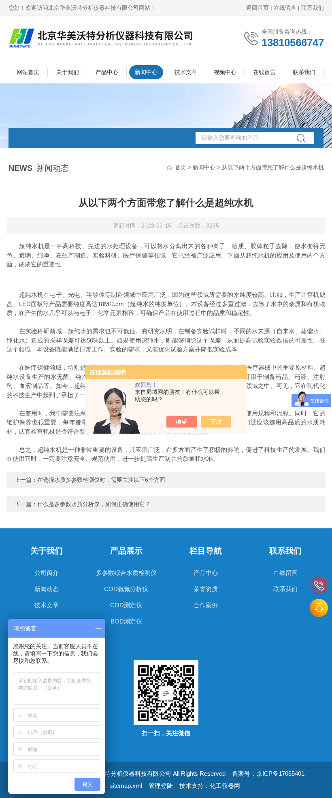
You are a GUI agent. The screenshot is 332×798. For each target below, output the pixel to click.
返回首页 (257, 7)
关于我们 (67, 72)
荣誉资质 (206, 588)
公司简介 (46, 572)
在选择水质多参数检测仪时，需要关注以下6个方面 (101, 480)
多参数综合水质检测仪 (126, 572)
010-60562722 (319, 586)
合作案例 (206, 605)
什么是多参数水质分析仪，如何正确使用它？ (94, 504)
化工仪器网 (225, 785)
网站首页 (28, 72)
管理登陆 (161, 785)
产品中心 (107, 72)
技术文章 (186, 72)
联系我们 (312, 7)
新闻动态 (46, 588)
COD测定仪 (126, 605)
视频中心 (225, 72)
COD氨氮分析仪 (126, 588)
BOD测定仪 (126, 621)
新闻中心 (146, 72)
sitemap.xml (126, 785)
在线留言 (285, 7)
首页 (180, 167)
